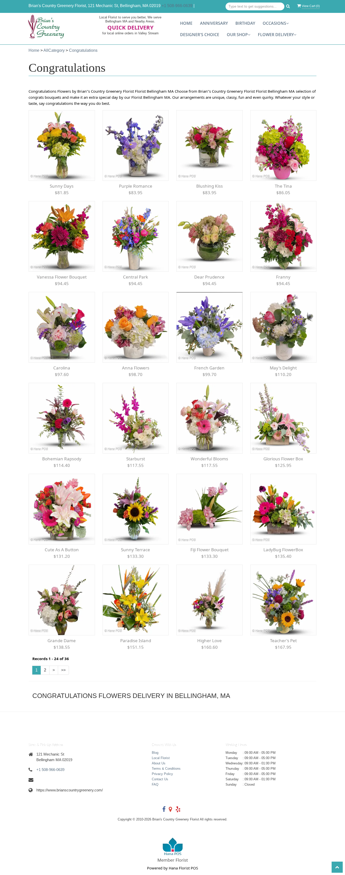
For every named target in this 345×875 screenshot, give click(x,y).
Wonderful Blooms (209, 459)
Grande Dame (61, 640)
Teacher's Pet (283, 640)
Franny (283, 277)
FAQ (155, 784)
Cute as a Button (62, 550)
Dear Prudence (209, 277)
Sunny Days (61, 186)
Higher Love (209, 640)
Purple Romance (135, 186)
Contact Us (160, 779)
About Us (158, 763)
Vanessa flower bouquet (62, 277)
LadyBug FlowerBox (283, 550)
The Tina (283, 186)
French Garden (209, 368)
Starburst (135, 459)
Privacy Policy (162, 774)
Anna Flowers (135, 368)
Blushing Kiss (209, 186)
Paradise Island (135, 640)
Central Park (135, 277)
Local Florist (161, 758)
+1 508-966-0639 (177, 6)
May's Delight (283, 368)
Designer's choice (199, 34)
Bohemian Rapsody (61, 459)
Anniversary (214, 23)
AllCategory (54, 50)
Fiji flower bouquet (209, 550)
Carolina (61, 368)
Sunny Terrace (135, 550)
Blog (155, 753)
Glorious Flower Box (283, 459)
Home (186, 23)
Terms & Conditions (166, 768)
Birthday (245, 23)
